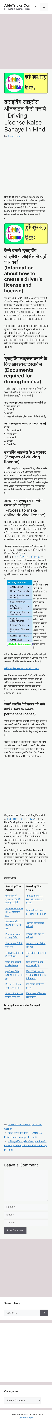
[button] (36, 7)
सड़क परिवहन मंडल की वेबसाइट (26, 556)
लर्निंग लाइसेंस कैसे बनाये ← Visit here (21, 668)
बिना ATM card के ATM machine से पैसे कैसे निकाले (36, 975)
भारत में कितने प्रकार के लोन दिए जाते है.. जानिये (13, 899)
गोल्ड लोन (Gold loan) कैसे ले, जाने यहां (13, 925)
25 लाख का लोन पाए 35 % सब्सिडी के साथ (14, 912)
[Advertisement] (26, 42)
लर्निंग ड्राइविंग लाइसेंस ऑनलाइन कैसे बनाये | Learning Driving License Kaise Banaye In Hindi (25, 1145)
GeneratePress (26, 1417)
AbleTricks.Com (17, 5)
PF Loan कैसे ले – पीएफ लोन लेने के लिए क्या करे (35, 899)
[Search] (44, 1313)
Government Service (19, 1124)
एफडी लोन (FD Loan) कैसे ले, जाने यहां (14, 975)
